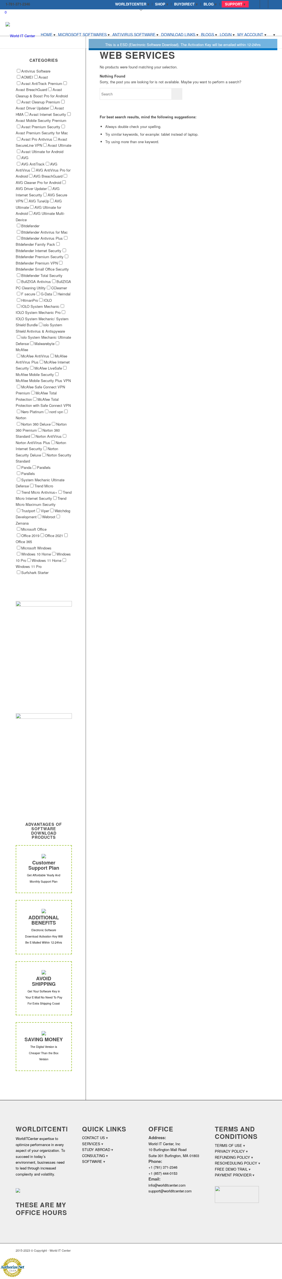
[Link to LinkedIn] (264, 4)
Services (91, 1143)
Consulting (93, 1155)
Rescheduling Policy (236, 1163)
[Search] (272, 34)
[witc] (20, 34)
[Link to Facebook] (256, 4)
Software (92, 1161)
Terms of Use (228, 1145)
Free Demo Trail (231, 1169)
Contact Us (93, 1137)
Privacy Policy (230, 1151)
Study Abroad (96, 1149)
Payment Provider (233, 1174)
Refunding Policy (232, 1157)
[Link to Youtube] (272, 4)
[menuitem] (132, 4)
